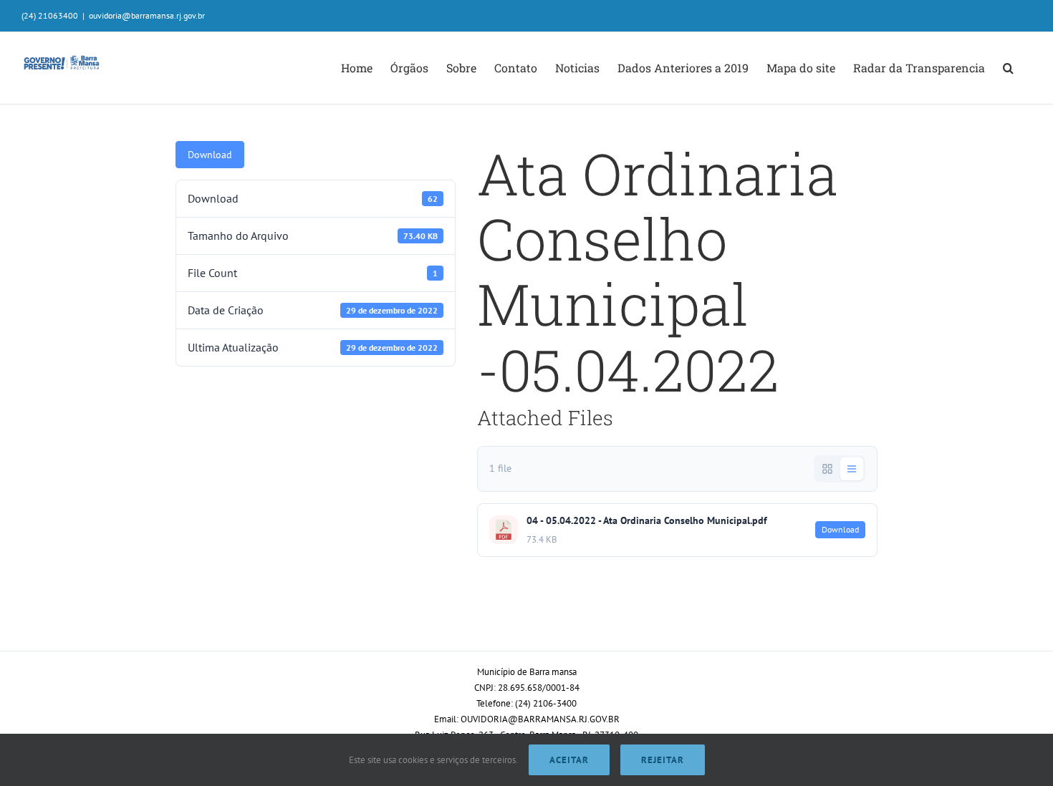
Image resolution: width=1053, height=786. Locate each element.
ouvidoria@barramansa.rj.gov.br (147, 15)
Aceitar (569, 760)
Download (210, 154)
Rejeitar (662, 760)
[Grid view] (827, 468)
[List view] (851, 468)
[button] (1008, 68)
